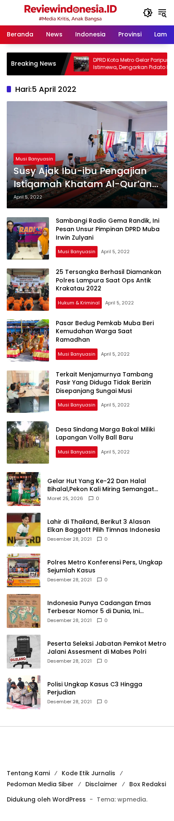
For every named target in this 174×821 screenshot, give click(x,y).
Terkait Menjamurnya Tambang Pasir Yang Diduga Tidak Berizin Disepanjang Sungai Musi (104, 382)
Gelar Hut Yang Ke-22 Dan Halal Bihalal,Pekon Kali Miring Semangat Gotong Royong (100, 485)
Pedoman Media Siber (40, 784)
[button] (148, 13)
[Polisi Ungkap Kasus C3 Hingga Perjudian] (24, 692)
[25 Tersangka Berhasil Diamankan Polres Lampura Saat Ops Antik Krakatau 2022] (28, 289)
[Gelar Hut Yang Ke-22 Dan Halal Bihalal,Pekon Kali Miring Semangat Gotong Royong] (24, 489)
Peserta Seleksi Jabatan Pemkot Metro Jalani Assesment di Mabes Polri (106, 648)
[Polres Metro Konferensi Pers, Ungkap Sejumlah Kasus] (24, 570)
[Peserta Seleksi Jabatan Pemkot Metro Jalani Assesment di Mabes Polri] (24, 652)
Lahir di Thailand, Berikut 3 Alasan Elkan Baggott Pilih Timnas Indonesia (103, 526)
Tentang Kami (28, 773)
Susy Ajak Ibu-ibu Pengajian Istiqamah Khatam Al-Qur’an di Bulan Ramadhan (83, 178)
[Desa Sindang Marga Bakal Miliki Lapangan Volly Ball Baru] (28, 442)
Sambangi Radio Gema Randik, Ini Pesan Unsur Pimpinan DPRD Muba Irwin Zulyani (108, 228)
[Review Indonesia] (70, 12)
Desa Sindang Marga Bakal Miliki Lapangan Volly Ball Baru (105, 433)
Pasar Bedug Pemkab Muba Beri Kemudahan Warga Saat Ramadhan (105, 331)
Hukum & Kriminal (79, 302)
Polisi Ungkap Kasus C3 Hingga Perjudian (94, 688)
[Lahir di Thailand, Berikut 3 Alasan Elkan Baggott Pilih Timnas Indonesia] (24, 530)
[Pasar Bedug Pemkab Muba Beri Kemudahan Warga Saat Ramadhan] (28, 340)
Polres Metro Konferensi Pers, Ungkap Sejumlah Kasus (105, 566)
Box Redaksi (147, 784)
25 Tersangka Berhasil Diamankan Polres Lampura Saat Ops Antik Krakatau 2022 (108, 280)
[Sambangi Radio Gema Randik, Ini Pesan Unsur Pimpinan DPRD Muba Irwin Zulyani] (28, 238)
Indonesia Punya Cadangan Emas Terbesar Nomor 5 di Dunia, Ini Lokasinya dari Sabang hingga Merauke (99, 607)
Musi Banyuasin (34, 158)
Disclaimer (101, 784)
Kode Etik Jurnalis (88, 773)
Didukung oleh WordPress (46, 799)
